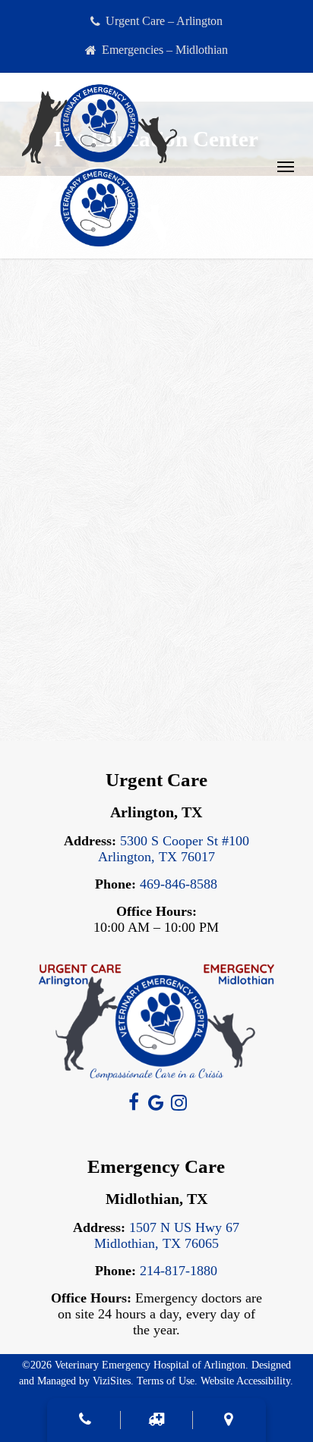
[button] (285, 166)
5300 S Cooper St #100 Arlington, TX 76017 (173, 848)
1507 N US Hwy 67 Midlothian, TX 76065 (167, 1235)
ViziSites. (113, 1381)
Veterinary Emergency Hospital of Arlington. (151, 1365)
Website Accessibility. (247, 1381)
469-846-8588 (178, 884)
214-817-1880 (178, 1270)
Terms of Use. (167, 1381)
